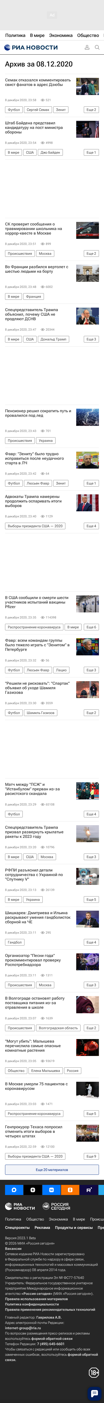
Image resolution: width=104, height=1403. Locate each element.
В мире (79, 1219)
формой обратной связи (51, 1339)
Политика (13, 1219)
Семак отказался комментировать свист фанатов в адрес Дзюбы (38, 82)
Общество (35, 1219)
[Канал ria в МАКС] (14, 1190)
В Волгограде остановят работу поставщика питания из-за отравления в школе (35, 1003)
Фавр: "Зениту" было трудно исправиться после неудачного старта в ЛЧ (34, 458)
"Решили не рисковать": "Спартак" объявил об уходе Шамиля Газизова (37, 688)
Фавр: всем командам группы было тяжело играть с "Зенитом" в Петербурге (37, 645)
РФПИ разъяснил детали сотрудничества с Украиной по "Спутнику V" (34, 875)
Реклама (42, 1227)
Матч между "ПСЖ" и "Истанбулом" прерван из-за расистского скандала (32, 789)
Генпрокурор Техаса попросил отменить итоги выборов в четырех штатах (33, 1131)
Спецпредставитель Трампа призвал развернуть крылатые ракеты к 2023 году (34, 832)
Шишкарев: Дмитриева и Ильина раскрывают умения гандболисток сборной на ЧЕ (37, 917)
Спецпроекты (17, 1227)
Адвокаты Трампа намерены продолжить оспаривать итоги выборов (33, 501)
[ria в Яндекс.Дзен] (33, 1190)
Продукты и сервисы (74, 1227)
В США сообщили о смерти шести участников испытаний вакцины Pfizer (36, 602)
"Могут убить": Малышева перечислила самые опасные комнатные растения (33, 1046)
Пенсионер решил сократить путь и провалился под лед (38, 413)
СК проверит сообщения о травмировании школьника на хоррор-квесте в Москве (33, 229)
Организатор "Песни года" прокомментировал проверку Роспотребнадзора (33, 960)
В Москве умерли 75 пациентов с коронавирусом (36, 1086)
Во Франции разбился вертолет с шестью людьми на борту (36, 269)
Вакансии (13, 1249)
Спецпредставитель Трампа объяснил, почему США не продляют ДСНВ (31, 314)
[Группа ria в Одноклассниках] (70, 1190)
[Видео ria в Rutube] (89, 1190)
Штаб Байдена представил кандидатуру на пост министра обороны (34, 127)
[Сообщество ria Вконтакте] (51, 1190)
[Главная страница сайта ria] (30, 47)
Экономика (58, 1219)
